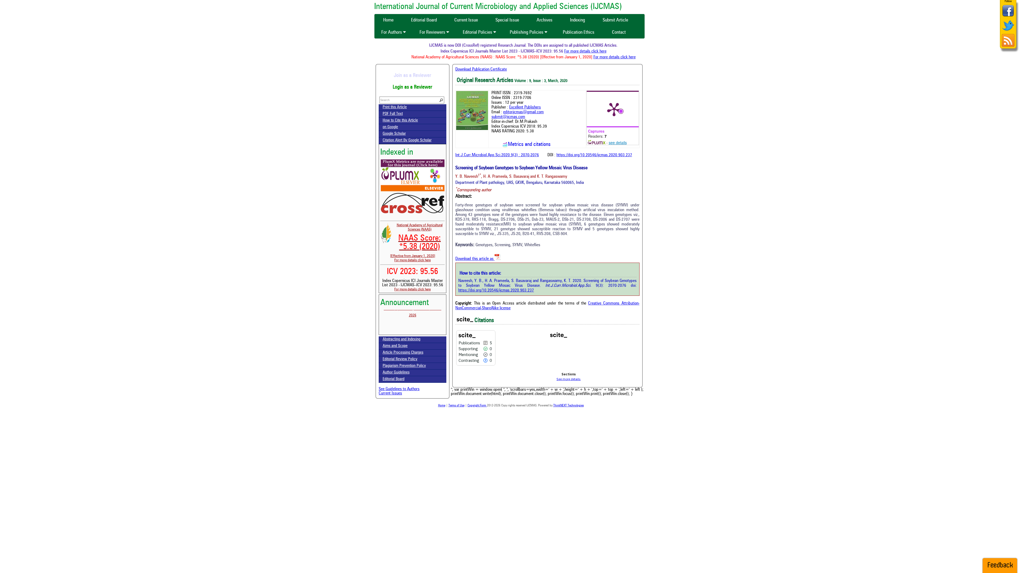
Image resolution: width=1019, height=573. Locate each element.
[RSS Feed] (1008, 46)
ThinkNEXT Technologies (568, 405)
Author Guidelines (396, 373)
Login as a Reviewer (412, 87)
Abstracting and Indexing (401, 339)
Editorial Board (393, 379)
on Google (390, 127)
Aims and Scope (395, 346)
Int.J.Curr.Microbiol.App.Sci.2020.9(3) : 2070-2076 (497, 155)
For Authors (392, 32)
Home (441, 405)
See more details (568, 379)
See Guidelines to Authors (399, 389)
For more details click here (598, 51)
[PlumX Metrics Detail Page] (614, 109)
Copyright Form (477, 405)
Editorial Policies (478, 32)
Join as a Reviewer (412, 75)
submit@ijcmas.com (508, 117)
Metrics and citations (529, 144)
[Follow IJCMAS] (1008, 31)
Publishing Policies (527, 32)
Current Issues (390, 393)
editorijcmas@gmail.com (523, 112)
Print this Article (395, 107)
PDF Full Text (393, 114)
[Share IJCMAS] (1008, 16)
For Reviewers (433, 32)
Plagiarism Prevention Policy (404, 366)
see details (618, 142)
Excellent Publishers (525, 107)
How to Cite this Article (400, 121)
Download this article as (475, 259)
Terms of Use (456, 405)
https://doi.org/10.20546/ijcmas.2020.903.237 (594, 155)
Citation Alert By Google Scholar (407, 140)
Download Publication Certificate (481, 69)
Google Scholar (394, 134)
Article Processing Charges (403, 353)
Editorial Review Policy (400, 359)
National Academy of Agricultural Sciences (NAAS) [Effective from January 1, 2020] (416, 240)
